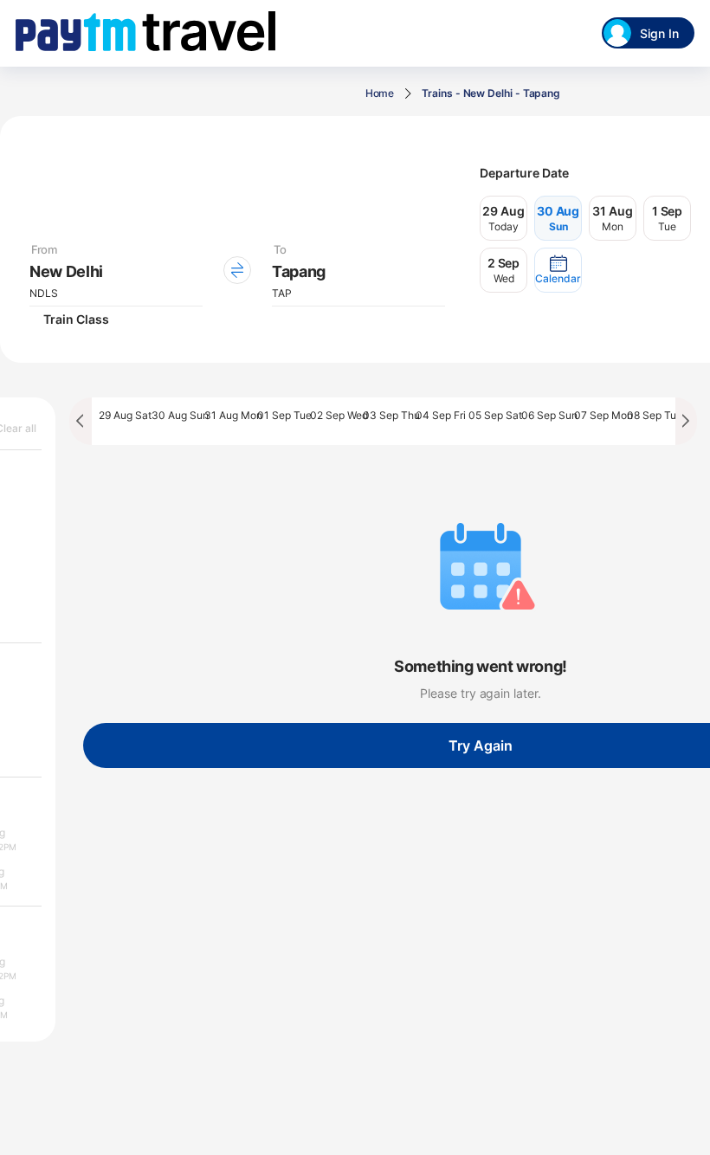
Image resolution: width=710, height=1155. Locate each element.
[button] (558, 270)
